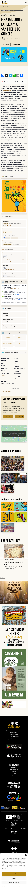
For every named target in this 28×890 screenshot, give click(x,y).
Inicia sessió (9, 416)
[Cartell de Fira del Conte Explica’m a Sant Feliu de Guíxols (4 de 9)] (20, 478)
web (18, 288)
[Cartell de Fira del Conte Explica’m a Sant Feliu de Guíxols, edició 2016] (7, 527)
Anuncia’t (14, 771)
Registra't (20, 416)
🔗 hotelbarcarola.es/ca (8, 269)
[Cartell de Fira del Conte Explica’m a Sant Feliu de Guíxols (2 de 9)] (7, 478)
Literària (3, 375)
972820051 (13, 288)
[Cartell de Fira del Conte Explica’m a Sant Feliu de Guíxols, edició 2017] (20, 517)
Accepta (14, 874)
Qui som (14, 775)
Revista (14, 773)
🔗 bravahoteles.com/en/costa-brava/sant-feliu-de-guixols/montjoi (13, 260)
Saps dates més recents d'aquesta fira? (14, 81)
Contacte (14, 777)
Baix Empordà (7, 90)
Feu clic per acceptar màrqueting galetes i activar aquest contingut (14, 434)
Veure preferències (14, 882)
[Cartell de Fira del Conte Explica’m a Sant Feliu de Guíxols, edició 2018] (7, 517)
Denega (14, 878)
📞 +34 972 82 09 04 (7, 258)
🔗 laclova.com (6, 234)
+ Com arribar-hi (6, 391)
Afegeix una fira (14, 769)
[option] (14, 557)
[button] (25, 855)
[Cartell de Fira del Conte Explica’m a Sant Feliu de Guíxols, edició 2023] (7, 506)
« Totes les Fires (4, 6)
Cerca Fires (14, 767)
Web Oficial (6, 44)
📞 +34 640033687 (7, 225)
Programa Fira (16, 44)
